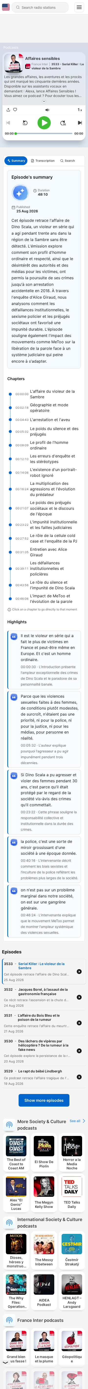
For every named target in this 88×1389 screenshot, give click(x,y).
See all (75, 1121)
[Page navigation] (79, 7)
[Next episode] (79, 123)
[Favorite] (15, 109)
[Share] (8, 109)
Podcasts (10, 47)
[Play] (44, 122)
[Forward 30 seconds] (63, 123)
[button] (47, 110)
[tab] (15, 160)
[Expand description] (44, 101)
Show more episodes (44, 1100)
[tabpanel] (44, 554)
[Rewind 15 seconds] (25, 123)
